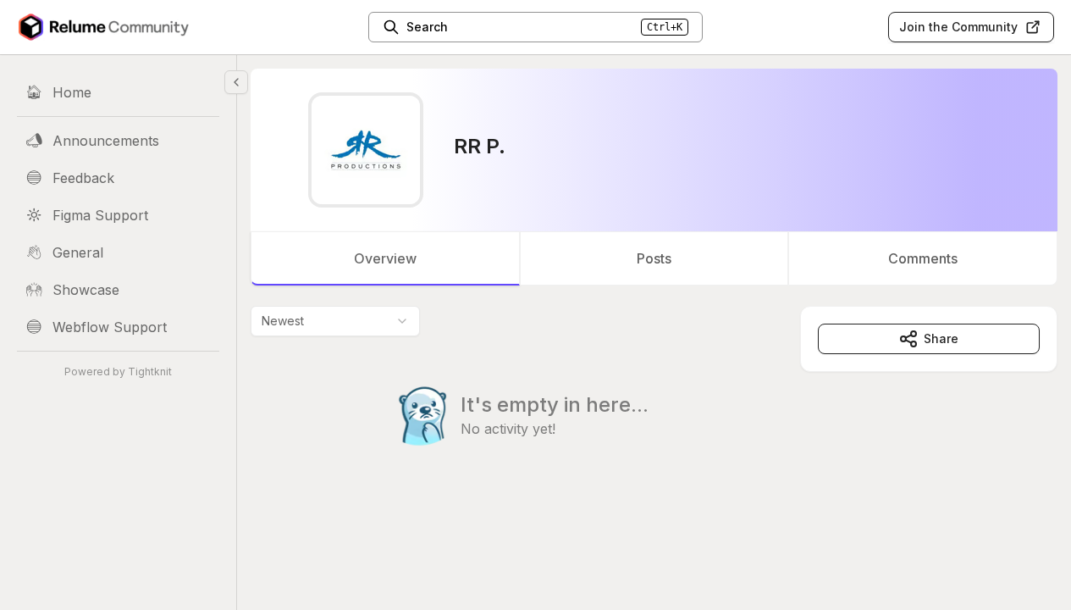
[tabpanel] (654, 410)
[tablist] (654, 258)
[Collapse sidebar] (236, 82)
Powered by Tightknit (118, 371)
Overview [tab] (385, 258)
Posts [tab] (654, 258)
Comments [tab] (923, 258)
